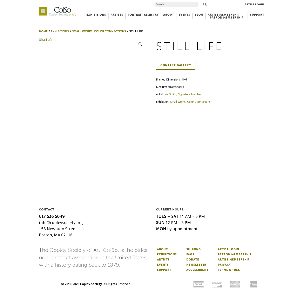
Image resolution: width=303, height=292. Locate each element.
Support (257, 14)
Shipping (193, 249)
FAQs (190, 254)
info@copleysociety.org (61, 222)
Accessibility (197, 269)
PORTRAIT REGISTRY (143, 14)
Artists (163, 259)
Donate (192, 259)
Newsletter (196, 264)
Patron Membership (234, 254)
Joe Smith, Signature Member (182, 94)
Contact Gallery (175, 65)
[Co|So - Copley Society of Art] (57, 8)
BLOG (199, 14)
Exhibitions (167, 254)
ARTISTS (117, 14)
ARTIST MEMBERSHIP (224, 14)
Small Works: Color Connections (190, 101)
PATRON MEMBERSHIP (226, 17)
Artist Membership (234, 259)
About (162, 249)
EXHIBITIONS (96, 14)
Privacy (224, 264)
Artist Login (254, 4)
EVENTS (184, 14)
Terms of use (229, 269)
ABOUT (168, 14)
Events (163, 264)
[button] (140, 44)
